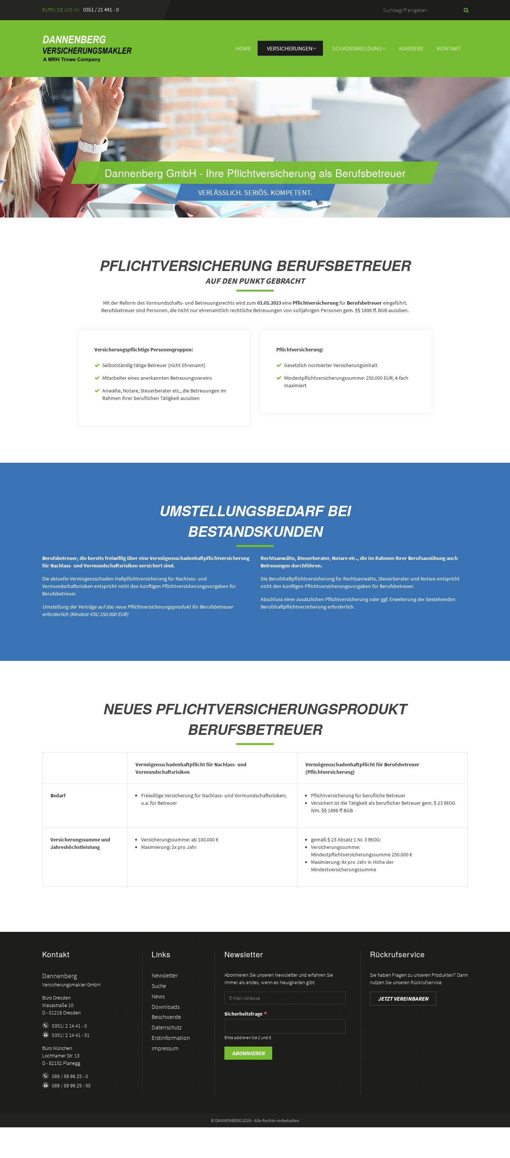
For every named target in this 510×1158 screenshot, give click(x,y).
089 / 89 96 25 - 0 (70, 1076)
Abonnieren (248, 1053)
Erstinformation (171, 1037)
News (158, 996)
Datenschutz (166, 1027)
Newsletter (165, 975)
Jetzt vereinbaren (403, 998)
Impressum (165, 1048)
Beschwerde (166, 1016)
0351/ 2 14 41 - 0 (69, 1025)
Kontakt (449, 48)
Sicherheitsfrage (243, 1013)
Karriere (411, 48)
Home (243, 48)
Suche (159, 985)
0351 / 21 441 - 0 (101, 9)
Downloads (166, 1006)
